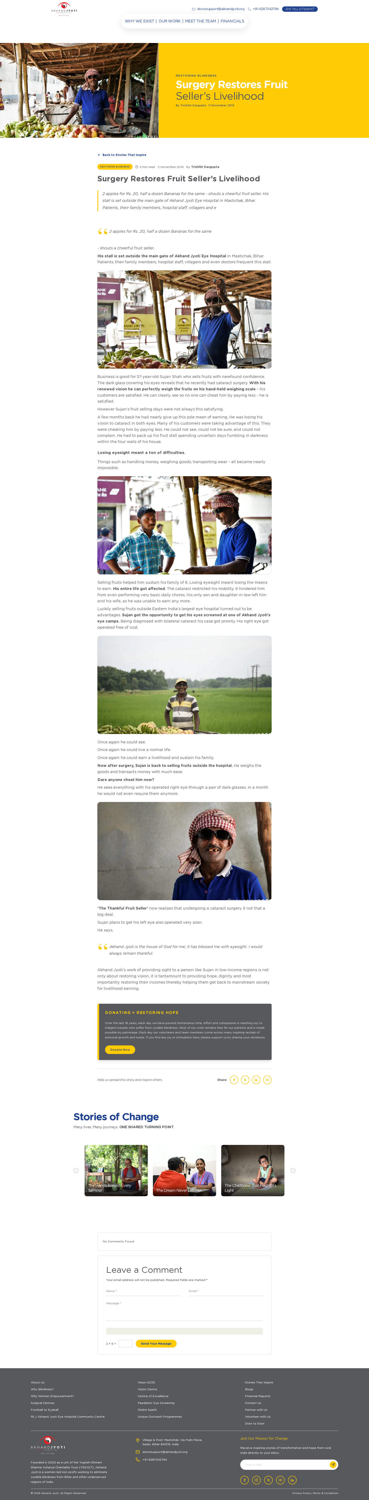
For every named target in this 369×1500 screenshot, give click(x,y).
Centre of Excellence (153, 1396)
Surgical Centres (42, 1403)
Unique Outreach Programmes (160, 1416)
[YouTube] (267, 1080)
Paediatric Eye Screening (156, 1403)
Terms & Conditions (325, 1493)
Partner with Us (256, 1409)
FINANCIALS (232, 21)
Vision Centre (147, 1389)
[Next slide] (293, 1170)
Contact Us (253, 1403)
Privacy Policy (301, 1493)
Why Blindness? (42, 1389)
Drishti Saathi (147, 1409)
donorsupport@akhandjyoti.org (164, 1452)
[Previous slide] (76, 1170)
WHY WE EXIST (139, 21)
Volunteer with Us (258, 1416)
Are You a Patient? (300, 9)
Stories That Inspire (259, 1382)
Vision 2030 (146, 1382)
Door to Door (254, 1423)
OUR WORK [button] (169, 21)
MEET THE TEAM (200, 21)
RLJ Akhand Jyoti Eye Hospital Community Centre (68, 1416)
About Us (37, 1382)
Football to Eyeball (45, 1409)
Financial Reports (257, 1396)
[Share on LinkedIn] (256, 1080)
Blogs (249, 1389)
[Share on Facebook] (234, 1080)
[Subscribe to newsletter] (333, 1464)
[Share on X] (245, 1080)
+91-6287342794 (154, 1459)
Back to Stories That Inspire (124, 155)
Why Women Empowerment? (52, 1396)
